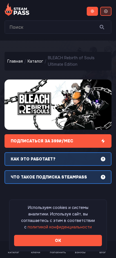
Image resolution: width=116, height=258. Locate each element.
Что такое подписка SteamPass (49, 177)
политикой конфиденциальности (60, 227)
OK (58, 240)
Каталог (35, 61)
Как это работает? (33, 159)
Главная (15, 61)
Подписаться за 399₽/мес (42, 141)
